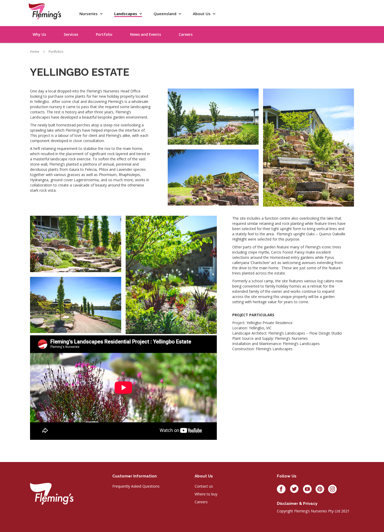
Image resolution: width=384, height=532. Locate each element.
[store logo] (45, 11)
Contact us (204, 486)
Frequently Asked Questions (136, 486)
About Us (202, 13)
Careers (201, 501)
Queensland (165, 13)
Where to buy (206, 494)
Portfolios (56, 51)
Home (34, 51)
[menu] (335, 28)
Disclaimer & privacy (297, 503)
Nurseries (89, 13)
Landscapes (126, 13)
